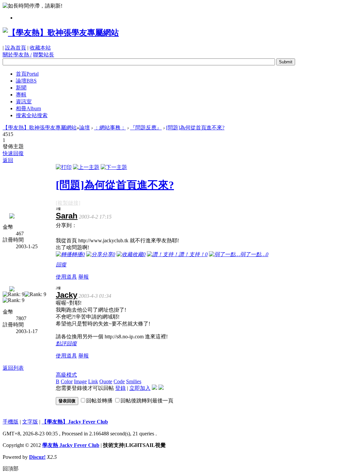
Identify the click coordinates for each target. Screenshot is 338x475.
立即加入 (140, 388)
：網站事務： (110, 127)
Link (93, 381)
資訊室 (24, 101)
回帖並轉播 (99, 400)
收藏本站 (40, 48)
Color (67, 381)
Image (80, 381)
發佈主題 (13, 146)
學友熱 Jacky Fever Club (70, 445)
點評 (61, 343)
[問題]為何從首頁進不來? (195, 127)
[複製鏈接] (68, 203)
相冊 (28, 108)
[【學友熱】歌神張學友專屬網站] (61, 32)
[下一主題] (114, 167)
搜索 (32, 115)
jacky (66, 294)
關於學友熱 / (17, 54)
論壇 (26, 81)
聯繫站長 (43, 54)
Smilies (133, 381)
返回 (8, 160)
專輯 (21, 94)
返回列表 (13, 368)
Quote (105, 381)
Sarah (67, 215)
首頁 (27, 74)
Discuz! (37, 457)
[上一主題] (86, 167)
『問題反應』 (146, 127)
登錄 (120, 388)
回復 (61, 264)
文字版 (30, 421)
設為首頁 (15, 48)
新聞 (21, 87)
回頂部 (10, 468)
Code (119, 381)
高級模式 (66, 375)
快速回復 (13, 153)
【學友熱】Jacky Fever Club (75, 421)
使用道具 (66, 277)
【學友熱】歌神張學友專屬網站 (40, 127)
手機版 (10, 421)
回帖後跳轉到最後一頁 (146, 400)
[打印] (64, 167)
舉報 (83, 277)
